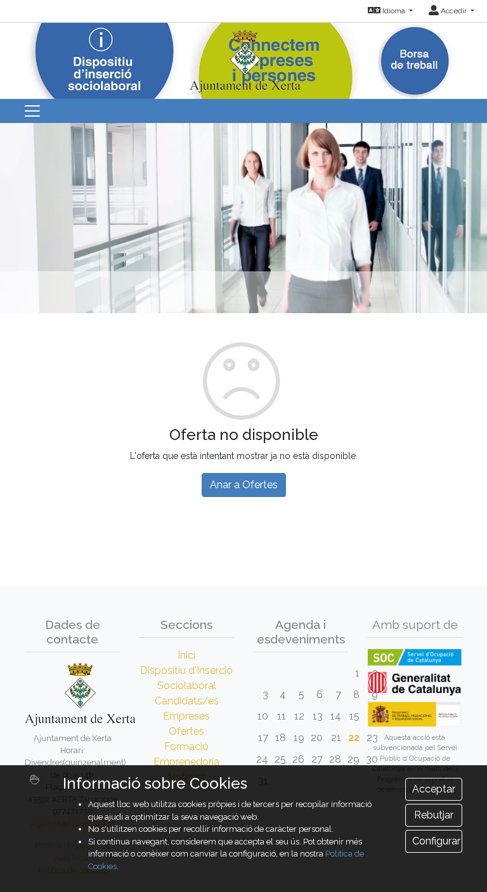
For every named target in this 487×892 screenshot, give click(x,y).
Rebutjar (433, 815)
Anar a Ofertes (244, 485)
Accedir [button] (454, 10)
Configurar (436, 841)
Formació (186, 746)
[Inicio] (243, 57)
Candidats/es (187, 701)
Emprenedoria (186, 762)
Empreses (186, 716)
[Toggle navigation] (32, 111)
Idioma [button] (393, 10)
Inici (186, 655)
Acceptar (433, 789)
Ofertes (186, 731)
